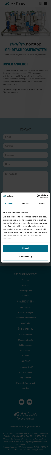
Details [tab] (25, 203)
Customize (24, 257)
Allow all (25, 248)
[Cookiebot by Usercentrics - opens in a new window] (36, 196)
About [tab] (42, 203)
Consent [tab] (9, 203)
